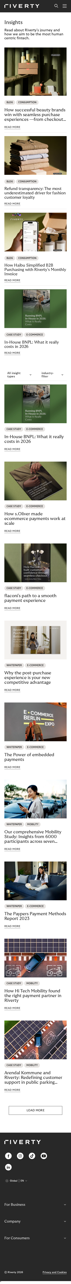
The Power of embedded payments (29, 757)
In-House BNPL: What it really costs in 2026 (31, 344)
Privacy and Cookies (55, 1272)
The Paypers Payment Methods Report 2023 (35, 916)
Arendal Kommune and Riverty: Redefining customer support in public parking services (33, 1078)
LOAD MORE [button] (35, 1110)
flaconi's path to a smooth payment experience (30, 598)
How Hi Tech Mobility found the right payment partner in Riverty (32, 996)
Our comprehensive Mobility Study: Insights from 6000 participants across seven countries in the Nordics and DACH (32, 837)
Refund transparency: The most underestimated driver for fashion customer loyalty (35, 193)
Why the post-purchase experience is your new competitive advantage (27, 678)
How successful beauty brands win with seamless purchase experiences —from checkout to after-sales (34, 115)
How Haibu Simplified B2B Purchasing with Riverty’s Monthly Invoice (35, 269)
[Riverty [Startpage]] (22, 6)
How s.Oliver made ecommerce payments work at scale (35, 519)
